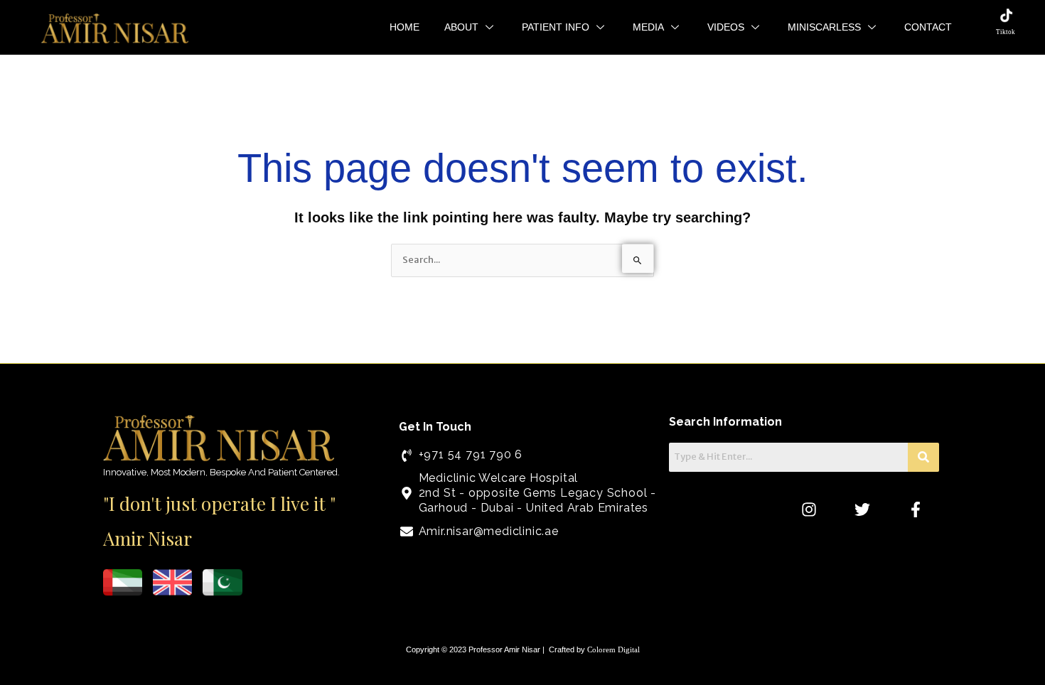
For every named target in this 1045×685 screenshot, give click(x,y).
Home (404, 27)
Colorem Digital (613, 649)
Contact (928, 27)
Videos (725, 27)
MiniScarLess (824, 27)
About (461, 27)
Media (648, 27)
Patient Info (555, 27)
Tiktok (1005, 32)
